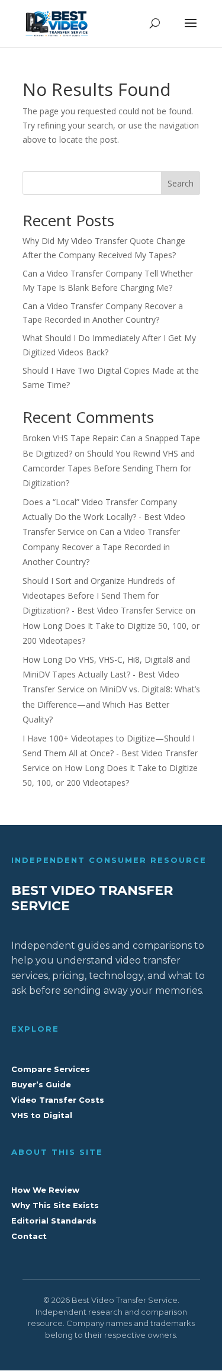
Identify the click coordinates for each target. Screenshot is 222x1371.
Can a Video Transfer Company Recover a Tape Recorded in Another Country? (101, 546)
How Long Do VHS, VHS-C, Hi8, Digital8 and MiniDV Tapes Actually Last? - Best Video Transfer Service (106, 674)
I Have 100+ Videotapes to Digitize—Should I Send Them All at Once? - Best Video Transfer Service (110, 753)
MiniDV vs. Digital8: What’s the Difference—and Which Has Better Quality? (111, 703)
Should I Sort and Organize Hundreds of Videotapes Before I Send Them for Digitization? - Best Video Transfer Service (102, 595)
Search (181, 183)
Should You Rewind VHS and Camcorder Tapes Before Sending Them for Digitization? (108, 468)
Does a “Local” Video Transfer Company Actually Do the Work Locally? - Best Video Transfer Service (103, 516)
